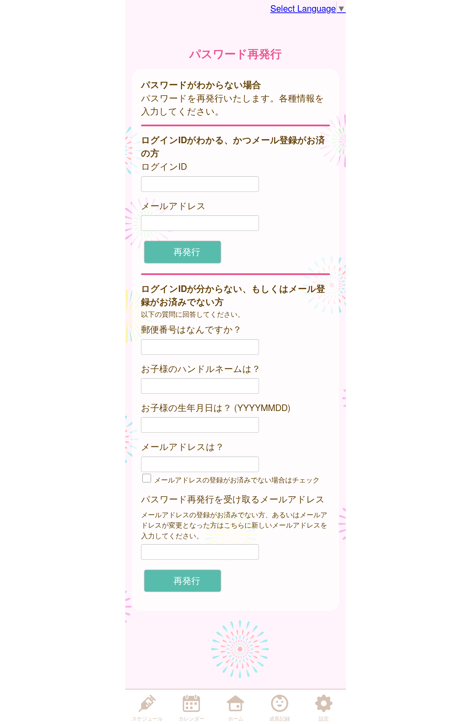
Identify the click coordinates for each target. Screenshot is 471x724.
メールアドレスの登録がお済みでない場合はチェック (236, 479)
